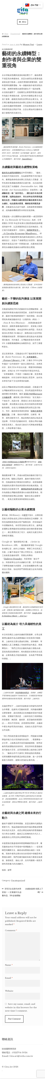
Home (6, 34)
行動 (8, 414)
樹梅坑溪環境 (36, 411)
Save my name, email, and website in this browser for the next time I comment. (21, 1007)
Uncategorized (15, 34)
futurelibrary (27, 159)
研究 (25, 515)
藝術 (4, 414)
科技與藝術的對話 (22, 693)
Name (9, 965)
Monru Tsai (28, 44)
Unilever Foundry (13, 559)
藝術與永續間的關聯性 (11, 172)
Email (9, 978)
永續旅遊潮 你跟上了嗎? (34, 890)
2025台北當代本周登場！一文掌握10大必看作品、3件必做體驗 (11, 892)
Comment (11, 930)
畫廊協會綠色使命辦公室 (31, 489)
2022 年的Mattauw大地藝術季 (14, 462)
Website (9, 991)
